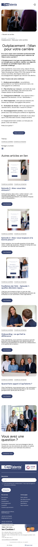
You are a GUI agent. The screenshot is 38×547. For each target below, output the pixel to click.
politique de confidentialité (15, 483)
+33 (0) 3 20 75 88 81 (6, 516)
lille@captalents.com (6, 518)
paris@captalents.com (7, 523)
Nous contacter (19, 133)
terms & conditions (11, 485)
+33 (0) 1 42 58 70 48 (6, 521)
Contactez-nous (7, 453)
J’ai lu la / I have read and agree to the (19, 484)
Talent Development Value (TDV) (12, 72)
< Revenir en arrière (7, 34)
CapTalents (8, 69)
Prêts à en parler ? (7, 125)
